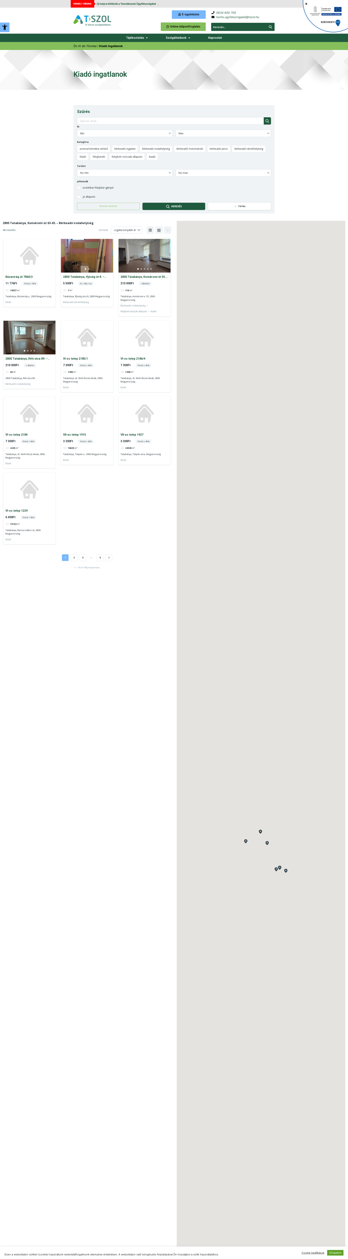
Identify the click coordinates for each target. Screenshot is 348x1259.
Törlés (242, 206)
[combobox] (125, 133)
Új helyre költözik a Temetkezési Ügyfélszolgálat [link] (126, 3)
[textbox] (124, 133)
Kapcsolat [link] (215, 37)
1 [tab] (85, 269)
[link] (4, 27)
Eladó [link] (8, 302)
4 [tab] (147, 269)
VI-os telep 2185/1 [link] (75, 358)
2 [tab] (88, 269)
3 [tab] (144, 269)
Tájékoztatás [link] (135, 37)
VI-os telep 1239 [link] (16, 510)
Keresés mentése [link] (108, 206)
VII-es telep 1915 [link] (74, 434)
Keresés (176, 206)
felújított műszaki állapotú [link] (134, 311)
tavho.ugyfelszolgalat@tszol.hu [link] (237, 17)
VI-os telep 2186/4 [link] (133, 358)
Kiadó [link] (154, 311)
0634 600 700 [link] (226, 12)
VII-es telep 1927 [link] (132, 434)
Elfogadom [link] (335, 1252)
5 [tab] (151, 269)
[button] (260, 831)
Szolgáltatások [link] (176, 37)
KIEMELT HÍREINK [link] (82, 3)
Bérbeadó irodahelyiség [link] (133, 305)
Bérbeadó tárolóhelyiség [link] (76, 302)
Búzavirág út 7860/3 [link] (19, 277)
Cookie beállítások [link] (313, 1252)
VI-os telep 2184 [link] (16, 434)
